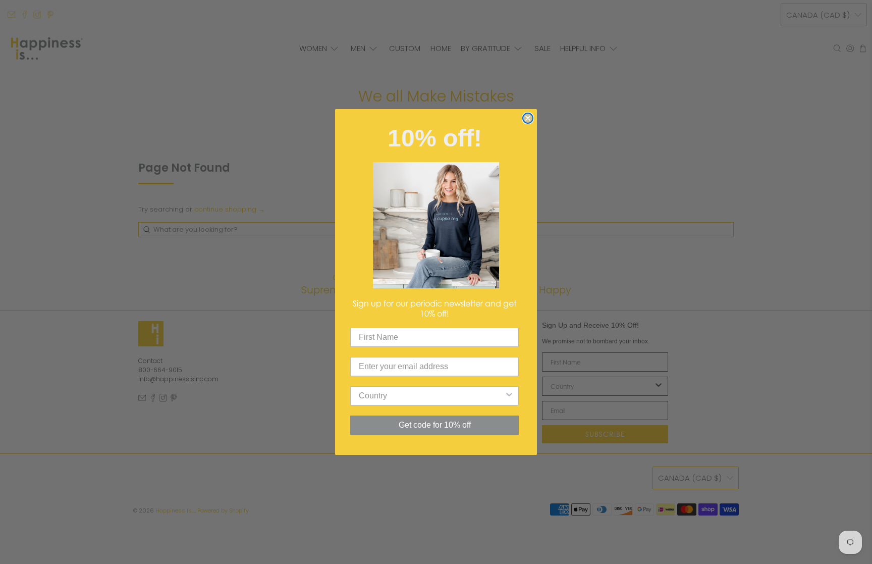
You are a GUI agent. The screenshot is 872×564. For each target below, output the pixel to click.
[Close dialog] (528, 118)
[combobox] (431, 396)
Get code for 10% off (435, 425)
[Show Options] (509, 396)
